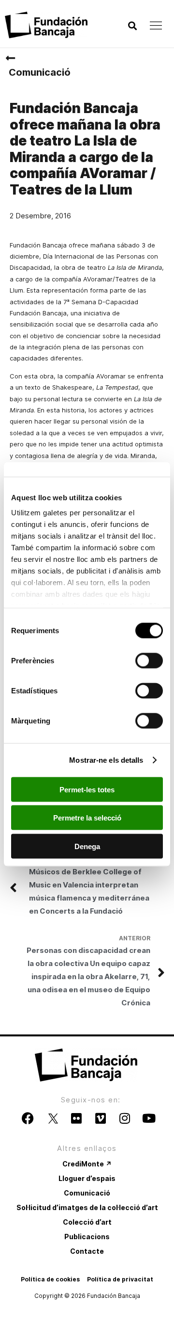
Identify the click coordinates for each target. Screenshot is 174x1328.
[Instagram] (125, 1118)
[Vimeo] (100, 1118)
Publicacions (87, 1236)
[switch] (149, 660)
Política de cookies (50, 1279)
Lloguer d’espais (87, 1178)
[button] (132, 26)
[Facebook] (28, 1118)
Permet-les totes (87, 789)
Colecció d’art (87, 1222)
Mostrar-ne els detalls (106, 760)
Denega (87, 846)
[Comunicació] (10, 58)
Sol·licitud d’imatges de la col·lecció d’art (87, 1207)
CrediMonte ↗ (87, 1164)
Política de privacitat (120, 1279)
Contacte (87, 1251)
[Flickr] (76, 1118)
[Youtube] (149, 1118)
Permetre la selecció (87, 818)
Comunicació (40, 72)
